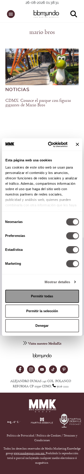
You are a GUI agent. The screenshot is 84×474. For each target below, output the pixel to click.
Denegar (42, 325)
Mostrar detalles (57, 282)
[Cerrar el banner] (77, 144)
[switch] (72, 235)
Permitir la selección (42, 311)
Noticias (17, 89)
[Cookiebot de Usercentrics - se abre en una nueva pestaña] (50, 144)
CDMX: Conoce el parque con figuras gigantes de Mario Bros (38, 102)
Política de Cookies (49, 435)
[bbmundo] (44, 14)
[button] (11, 14)
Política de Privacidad (21, 435)
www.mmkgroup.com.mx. (30, 453)
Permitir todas (42, 296)
